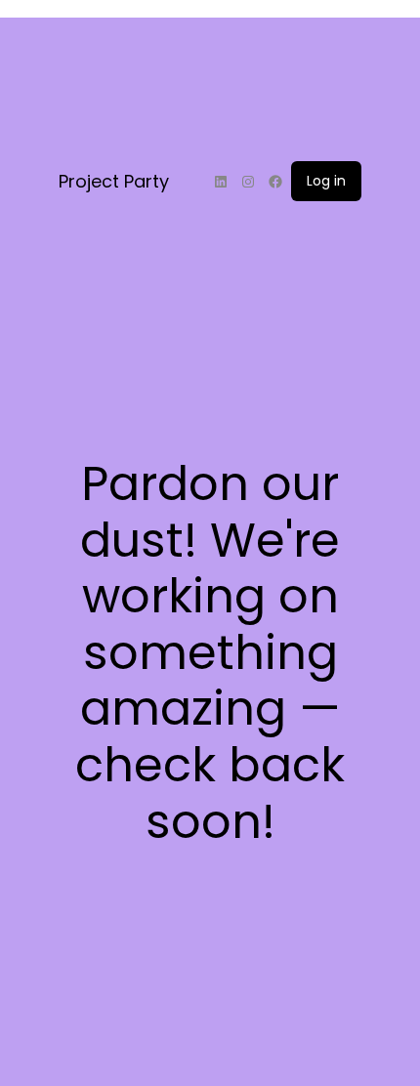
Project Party (114, 181)
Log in (326, 180)
